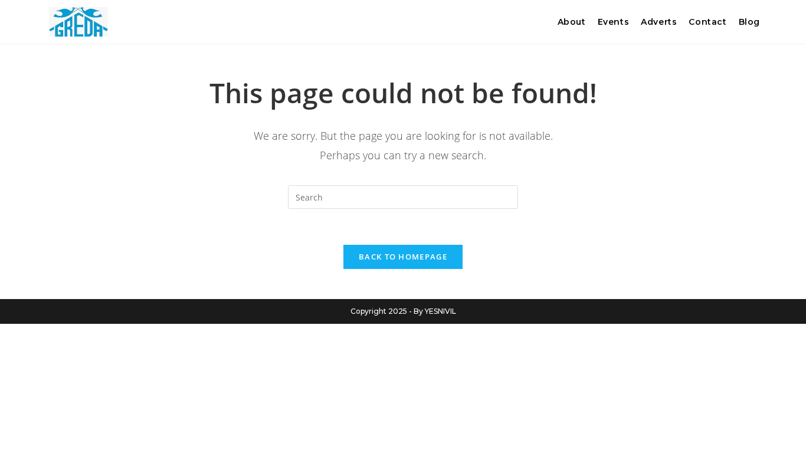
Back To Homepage (403, 256)
